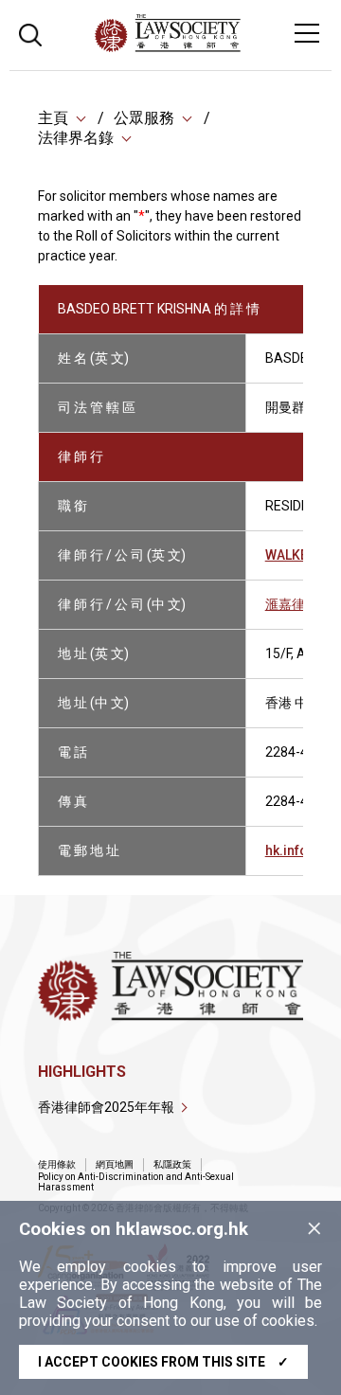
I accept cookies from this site (163, 1361)
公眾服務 (144, 118)
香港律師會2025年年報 (106, 1107)
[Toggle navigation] (307, 33)
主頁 (53, 118)
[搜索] (30, 33)
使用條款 (57, 1164)
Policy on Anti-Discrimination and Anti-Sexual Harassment (136, 1181)
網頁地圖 (115, 1164)
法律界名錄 (76, 138)
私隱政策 (172, 1164)
